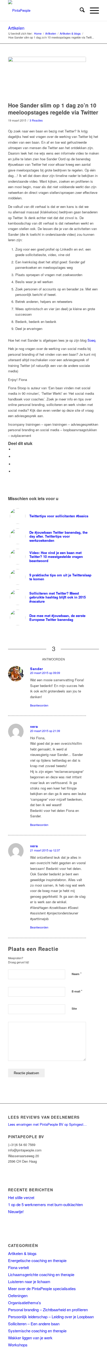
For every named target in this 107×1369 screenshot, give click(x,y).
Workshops (18, 1344)
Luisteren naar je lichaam (29, 1281)
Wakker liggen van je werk (30, 1337)
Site (74, 1008)
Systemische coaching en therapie (37, 1330)
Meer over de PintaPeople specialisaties (42, 1288)
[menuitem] (80, 10)
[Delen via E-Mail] (14, 471)
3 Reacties (36, 120)
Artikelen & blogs (22, 1253)
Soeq (91, 340)
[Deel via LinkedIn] (14, 464)
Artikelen (16, 28)
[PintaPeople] (44, 10)
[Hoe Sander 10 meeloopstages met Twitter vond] (47, 78)
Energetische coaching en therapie (37, 1260)
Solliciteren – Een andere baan (33, 1323)
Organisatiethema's (24, 1302)
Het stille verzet (21, 1197)
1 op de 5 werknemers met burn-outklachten (45, 1204)
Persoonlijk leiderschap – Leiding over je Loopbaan (51, 1316)
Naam (77, 973)
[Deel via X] (14, 456)
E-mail (77, 991)
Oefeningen (18, 1295)
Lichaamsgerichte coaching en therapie (41, 1274)
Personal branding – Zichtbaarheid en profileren (48, 1309)
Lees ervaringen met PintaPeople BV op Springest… (47, 1124)
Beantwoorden (39, 705)
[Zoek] (80, 10)
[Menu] (92, 10)
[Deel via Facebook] (14, 449)
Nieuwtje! (16, 1211)
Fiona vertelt (18, 1267)
